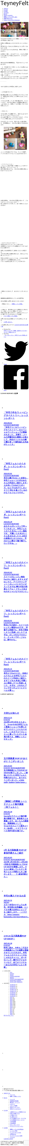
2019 (11, 1005)
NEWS (11, 975)
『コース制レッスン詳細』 (10, 316)
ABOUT (6, 8)
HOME (2, 22)
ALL (11, 972)
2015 (11, 1010)
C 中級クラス (13, 1115)
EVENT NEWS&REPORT (17, 979)
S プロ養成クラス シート (17, 1120)
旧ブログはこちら (9, 1015)
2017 (11, 1008)
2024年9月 (12, 992)
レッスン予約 (13, 1131)
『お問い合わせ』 (8, 322)
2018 (11, 1007)
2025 (11, 997)
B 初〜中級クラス (15, 1113)
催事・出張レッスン (15, 1096)
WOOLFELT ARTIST (15, 980)
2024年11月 (13, 991)
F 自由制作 (13, 1123)
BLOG (5, 14)
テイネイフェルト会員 (16, 1135)
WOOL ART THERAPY (16, 982)
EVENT (12, 973)
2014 (11, 1011)
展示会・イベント (15, 1102)
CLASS (6, 10)
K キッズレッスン (15, 1124)
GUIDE (6, 11)
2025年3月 (12, 984)
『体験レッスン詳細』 (17, 304)
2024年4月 (12, 996)
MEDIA (12, 977)
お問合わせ (13, 1134)
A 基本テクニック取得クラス (18, 1112)
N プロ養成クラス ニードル (18, 1118)
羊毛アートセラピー (15, 1109)
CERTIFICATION (8, 1139)
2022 (11, 1001)
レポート (12, 1104)
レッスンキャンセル (15, 1132)
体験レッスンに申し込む (10, 17)
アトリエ (12, 1094)
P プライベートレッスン (16, 1126)
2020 (11, 1004)
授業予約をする (8, 18)
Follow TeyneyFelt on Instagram (12, 20)
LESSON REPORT (15, 22)
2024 (11, 999)
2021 (11, 1003)
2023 (11, 1000)
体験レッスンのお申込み (17, 1129)
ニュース (12, 1099)
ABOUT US (7, 1093)
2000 (11, 1014)
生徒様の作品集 (14, 1101)
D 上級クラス (13, 1116)
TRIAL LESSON (8, 15)
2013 (11, 1012)
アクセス (12, 1137)
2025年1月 (12, 988)
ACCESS (6, 12)
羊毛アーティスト (15, 1107)
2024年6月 (12, 994)
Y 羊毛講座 (13, 1121)
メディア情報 (13, 1105)
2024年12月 (13, 989)
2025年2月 (12, 986)
